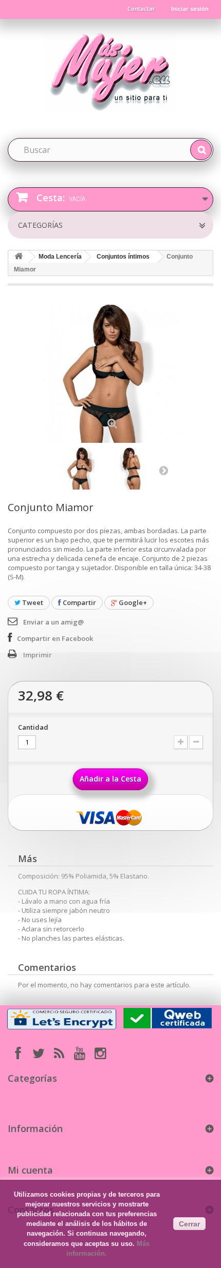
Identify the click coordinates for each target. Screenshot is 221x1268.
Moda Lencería (60, 256)
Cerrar (189, 1224)
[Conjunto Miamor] (82, 468)
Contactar (141, 8)
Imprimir (37, 654)
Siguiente (163, 470)
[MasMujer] (110, 69)
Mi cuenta (30, 1170)
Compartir (78, 602)
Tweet (32, 602)
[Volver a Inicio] (18, 256)
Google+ (132, 602)
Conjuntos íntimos (123, 256)
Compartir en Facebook (55, 638)
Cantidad (33, 727)
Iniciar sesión (190, 8)
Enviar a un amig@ (53, 622)
